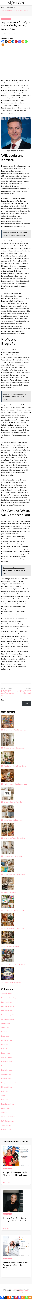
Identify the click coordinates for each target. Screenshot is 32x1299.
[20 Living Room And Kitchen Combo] (7, 866)
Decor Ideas (5, 1036)
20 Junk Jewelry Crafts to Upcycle (13, 964)
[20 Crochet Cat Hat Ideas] (7, 938)
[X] (6, 41)
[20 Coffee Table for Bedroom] (7, 812)
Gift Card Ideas (6, 1057)
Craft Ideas (5, 1028)
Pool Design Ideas (7, 1104)
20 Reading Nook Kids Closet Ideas (13, 730)
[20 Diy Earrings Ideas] (7, 884)
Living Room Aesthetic (9, 1083)
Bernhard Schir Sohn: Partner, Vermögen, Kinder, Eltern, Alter (16, 1219)
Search (3, 700)
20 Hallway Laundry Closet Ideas (13, 748)
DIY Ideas (4, 1045)
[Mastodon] (19, 41)
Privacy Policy (22, 1292)
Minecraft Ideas (6, 1087)
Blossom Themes (23, 1290)
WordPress (15, 1292)
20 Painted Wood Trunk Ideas (11, 982)
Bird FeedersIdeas (7, 1006)
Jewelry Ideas (6, 1074)
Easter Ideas (5, 1053)
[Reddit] (9, 41)
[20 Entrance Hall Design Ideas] (7, 848)
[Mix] (22, 41)
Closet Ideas (5, 1023)
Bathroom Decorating (8, 998)
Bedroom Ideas (6, 1002)
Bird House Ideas (7, 1011)
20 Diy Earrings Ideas (8, 892)
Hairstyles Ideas (6, 1062)
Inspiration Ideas (7, 1070)
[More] (2, 44)
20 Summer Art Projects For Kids (12, 910)
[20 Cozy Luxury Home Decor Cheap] (7, 758)
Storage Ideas (6, 1125)
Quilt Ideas (5, 1112)
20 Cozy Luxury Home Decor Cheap (13, 766)
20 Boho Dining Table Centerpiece (13, 838)
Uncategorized (6, 19)
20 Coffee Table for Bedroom (11, 820)
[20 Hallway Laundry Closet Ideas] (7, 740)
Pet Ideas (4, 1100)
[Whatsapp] (26, 41)
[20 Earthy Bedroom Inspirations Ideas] (7, 776)
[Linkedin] (12, 41)
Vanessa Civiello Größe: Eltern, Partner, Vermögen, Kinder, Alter (15, 1265)
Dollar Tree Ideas (7, 1049)
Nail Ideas (4, 1091)
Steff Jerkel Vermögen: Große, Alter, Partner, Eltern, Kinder (15, 1173)
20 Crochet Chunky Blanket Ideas (12, 928)
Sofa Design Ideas (7, 1121)
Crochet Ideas (6, 1032)
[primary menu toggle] (2, 2)
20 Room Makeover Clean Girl (11, 802)
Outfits (3, 1096)
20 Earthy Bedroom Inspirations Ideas (14, 784)
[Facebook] (2, 41)
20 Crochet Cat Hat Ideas (10, 946)
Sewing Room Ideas (8, 1117)
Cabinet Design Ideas (8, 1015)
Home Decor (5, 1066)
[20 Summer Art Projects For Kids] (7, 902)
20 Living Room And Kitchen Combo (13, 874)
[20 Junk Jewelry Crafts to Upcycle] (7, 956)
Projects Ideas (6, 1108)
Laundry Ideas (6, 1079)
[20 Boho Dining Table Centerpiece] (7, 830)
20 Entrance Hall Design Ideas (11, 856)
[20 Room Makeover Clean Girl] (7, 794)
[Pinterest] (16, 41)
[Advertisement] (16, 63)
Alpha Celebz (16, 3)
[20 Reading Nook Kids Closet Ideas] (7, 722)
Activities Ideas (6, 994)
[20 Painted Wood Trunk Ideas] (7, 974)
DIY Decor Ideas (6, 1040)
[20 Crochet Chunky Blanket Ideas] (7, 920)
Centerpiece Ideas (7, 1019)
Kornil (5, 33)
